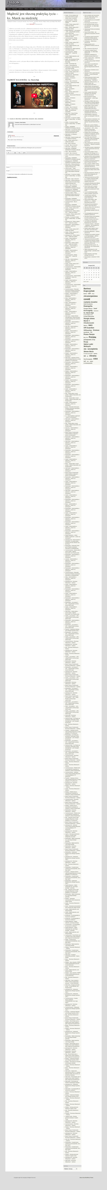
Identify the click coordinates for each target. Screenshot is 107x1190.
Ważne (59, 21)
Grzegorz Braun (88, 308)
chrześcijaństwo (91, 296)
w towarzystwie (88, 363)
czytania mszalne (90, 302)
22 (89, 277)
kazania (12, 118)
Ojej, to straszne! (88, 48)
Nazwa (7, 167)
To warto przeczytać (88, 353)
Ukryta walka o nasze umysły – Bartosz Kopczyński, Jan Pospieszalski (91, 107)
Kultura (21, 8)
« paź (84, 281)
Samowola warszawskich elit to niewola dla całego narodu (72, 900)
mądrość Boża (24, 118)
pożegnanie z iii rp (89, 339)
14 (86, 274)
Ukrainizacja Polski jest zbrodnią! (92, 29)
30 (91, 279)
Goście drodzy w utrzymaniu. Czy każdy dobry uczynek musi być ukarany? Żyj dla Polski (92, 120)
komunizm (96, 310)
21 (86, 277)
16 (91, 274)
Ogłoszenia (73, 146)
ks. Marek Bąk (17, 118)
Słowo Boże (89, 351)
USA (95, 359)
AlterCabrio (32, 24)
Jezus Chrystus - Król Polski (32, 21)
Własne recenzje (39, 8)
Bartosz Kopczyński (89, 290)
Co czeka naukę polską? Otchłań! (92, 60)
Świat (56, 21)
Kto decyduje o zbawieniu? (91, 256)
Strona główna (70, 1)
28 (86, 279)
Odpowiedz (56, 135)
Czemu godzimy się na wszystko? (92, 19)
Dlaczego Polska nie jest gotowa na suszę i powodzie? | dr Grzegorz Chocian (92, 218)
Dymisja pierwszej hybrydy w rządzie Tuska (71, 1118)
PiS (91, 332)
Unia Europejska (88, 359)
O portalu (57, 8)
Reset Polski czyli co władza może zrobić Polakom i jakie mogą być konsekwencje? (91, 188)
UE (85, 356)
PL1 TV (86, 337)
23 (91, 277)
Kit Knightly (88, 310)
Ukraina (92, 356)
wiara (36, 118)
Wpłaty (63, 8)
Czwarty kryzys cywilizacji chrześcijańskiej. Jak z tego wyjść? (91, 197)
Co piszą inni (19, 21)
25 (96, 277)
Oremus (96, 330)
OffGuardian (88, 330)
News (31, 8)
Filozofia (14, 8)
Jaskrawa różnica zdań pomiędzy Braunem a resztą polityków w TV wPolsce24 (92, 158)
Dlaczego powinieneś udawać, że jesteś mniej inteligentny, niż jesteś (92, 174)
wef (85, 361)
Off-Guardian (89, 328)
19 (98, 274)
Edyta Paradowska (88, 304)
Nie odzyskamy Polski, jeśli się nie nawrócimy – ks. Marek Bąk (72, 61)
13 (84, 274)
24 (93, 277)
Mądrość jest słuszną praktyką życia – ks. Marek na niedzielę (32, 15)
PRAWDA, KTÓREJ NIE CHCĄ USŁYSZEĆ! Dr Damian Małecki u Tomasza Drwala (92, 103)
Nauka (26, 8)
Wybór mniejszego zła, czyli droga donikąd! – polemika (72, 840)
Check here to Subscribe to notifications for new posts (20, 174)
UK (87, 356)
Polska (48, 21)
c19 (89, 293)
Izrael (95, 308)
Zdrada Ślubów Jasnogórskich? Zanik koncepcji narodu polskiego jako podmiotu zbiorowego (92, 88)
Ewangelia (88, 306)
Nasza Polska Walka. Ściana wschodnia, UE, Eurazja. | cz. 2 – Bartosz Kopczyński (92, 153)
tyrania (95, 353)
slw (85, 349)
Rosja (86, 342)
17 (93, 274)
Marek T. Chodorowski (89, 322)
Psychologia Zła (88, 22)
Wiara (8, 8)
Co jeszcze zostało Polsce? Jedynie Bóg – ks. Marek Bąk (72, 119)
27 (84, 279)
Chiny (93, 293)
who (88, 361)
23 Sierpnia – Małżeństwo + (91, 41)
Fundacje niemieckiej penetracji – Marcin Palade (72, 956)
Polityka (44, 21)
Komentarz (8, 150)
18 (96, 274)
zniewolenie (40, 118)
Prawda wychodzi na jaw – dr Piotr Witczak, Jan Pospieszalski (72, 986)
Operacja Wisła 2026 (89, 207)
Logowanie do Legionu (87, 1)
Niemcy (85, 325)
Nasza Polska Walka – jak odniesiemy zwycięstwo (71, 110)
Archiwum (14, 21)
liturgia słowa (89, 318)
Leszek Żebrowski (89, 316)
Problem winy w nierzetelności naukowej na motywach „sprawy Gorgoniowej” (92, 134)
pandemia (86, 332)
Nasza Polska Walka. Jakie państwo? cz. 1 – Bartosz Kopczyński (91, 201)
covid (87, 299)
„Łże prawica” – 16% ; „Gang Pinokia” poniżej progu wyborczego (91, 129)
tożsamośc (31, 118)
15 (89, 274)
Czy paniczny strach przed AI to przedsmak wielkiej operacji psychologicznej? (92, 38)
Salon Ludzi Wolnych (88, 345)
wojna (91, 361)
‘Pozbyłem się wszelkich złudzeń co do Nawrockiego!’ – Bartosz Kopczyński (92, 236)
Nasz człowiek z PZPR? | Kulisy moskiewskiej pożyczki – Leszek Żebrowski (92, 165)
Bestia (85, 293)
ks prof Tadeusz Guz (88, 314)
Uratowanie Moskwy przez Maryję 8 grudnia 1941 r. (72, 854)
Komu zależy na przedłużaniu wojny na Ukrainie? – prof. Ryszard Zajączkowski (91, 65)
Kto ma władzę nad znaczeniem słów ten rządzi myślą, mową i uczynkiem (92, 17)
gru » (88, 281)
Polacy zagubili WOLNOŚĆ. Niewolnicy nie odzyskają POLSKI (91, 94)
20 (84, 277)
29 (89, 279)
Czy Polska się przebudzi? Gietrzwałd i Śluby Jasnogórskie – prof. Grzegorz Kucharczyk (92, 138)
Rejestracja (97, 1)
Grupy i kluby (49, 8)
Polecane (40, 21)
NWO (90, 325)
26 (98, 277)
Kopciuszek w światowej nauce (92, 69)
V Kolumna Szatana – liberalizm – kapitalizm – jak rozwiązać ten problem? (92, 225)
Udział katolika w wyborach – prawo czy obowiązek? (72, 226)
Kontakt (78, 1)
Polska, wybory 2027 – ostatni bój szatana (71, 21)
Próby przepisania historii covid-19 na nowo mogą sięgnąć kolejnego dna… (92, 79)
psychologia (52, 21)
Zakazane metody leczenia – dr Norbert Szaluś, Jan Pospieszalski (92, 83)
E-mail (7, 170)
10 (93, 272)
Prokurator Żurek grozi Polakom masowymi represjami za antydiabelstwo (92, 112)
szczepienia (93, 349)
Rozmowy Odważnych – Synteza (92, 231)
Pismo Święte (89, 334)
